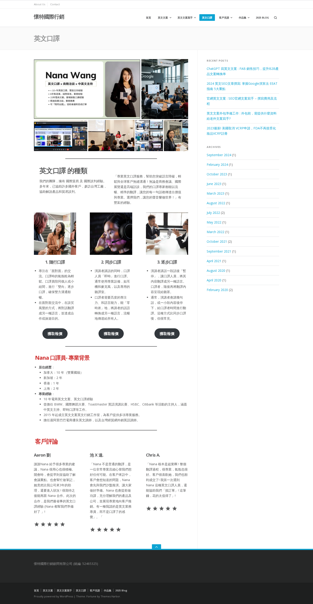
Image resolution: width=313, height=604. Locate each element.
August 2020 (216, 270)
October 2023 (217, 174)
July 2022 (213, 212)
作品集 (242, 17)
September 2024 (219, 155)
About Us (39, 4)
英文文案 (163, 17)
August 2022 (216, 203)
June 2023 (214, 184)
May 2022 (214, 222)
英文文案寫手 (185, 17)
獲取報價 (55, 333)
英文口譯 (207, 17)
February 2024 (217, 164)
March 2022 (215, 232)
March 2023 (215, 193)
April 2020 (214, 280)
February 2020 (217, 290)
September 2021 (219, 251)
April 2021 (214, 261)
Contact (55, 4)
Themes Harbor (110, 596)
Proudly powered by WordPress (53, 596)
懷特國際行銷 (49, 16)
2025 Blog (262, 17)
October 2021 (217, 241)
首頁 (148, 17)
